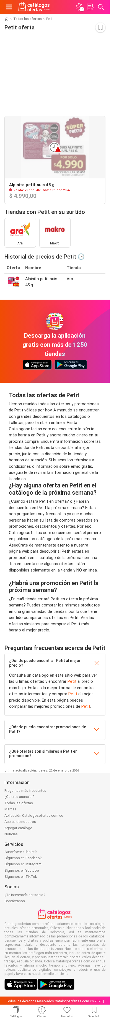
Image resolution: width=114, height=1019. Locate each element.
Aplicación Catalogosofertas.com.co (33, 815)
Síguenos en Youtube (21, 870)
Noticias (11, 834)
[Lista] (90, 6)
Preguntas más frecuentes (25, 790)
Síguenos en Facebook (23, 858)
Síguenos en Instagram (23, 864)
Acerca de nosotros (20, 822)
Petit (72, 681)
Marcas (10, 809)
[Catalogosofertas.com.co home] (34, 7)
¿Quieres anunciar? (19, 797)
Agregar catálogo (18, 828)
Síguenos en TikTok (20, 876)
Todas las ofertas (27, 19)
